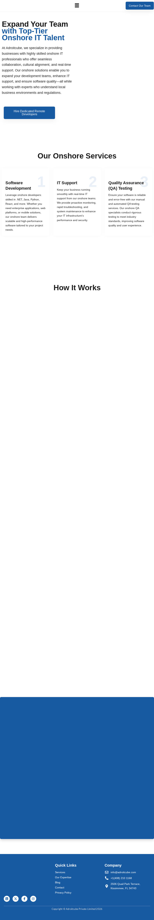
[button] (77, 6)
